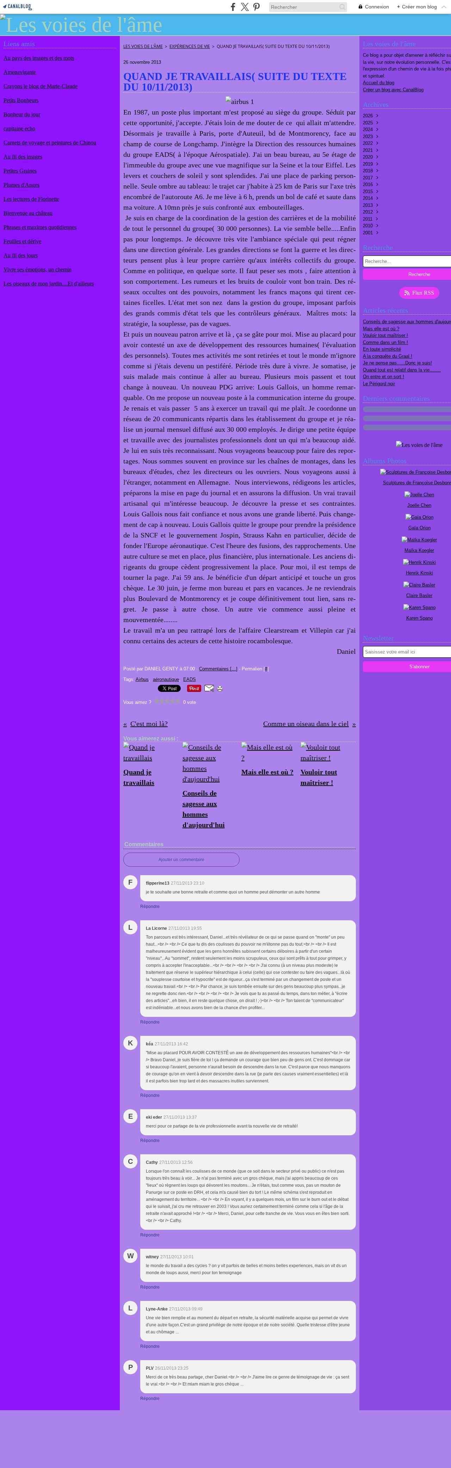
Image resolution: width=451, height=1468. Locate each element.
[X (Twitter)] (244, 7)
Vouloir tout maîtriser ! (385, 335)
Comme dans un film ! (385, 342)
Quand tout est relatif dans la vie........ (402, 370)
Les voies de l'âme (143, 46)
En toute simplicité (382, 349)
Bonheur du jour (22, 114)
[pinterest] (256, 7)
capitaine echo (19, 128)
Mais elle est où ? (381, 328)
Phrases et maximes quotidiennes (40, 227)
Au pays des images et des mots (39, 58)
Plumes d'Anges (21, 185)
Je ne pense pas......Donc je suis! (397, 363)
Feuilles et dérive (22, 241)
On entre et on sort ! (383, 376)
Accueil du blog (378, 82)
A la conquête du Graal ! (387, 356)
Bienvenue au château (28, 213)
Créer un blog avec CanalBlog (393, 89)
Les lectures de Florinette (31, 199)
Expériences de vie (189, 46)
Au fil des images (23, 157)
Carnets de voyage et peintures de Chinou (50, 143)
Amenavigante (20, 72)
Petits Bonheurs (21, 100)
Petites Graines (20, 171)
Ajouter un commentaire (181, 859)
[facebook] (233, 7)
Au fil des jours (21, 255)
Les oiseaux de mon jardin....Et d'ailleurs (49, 284)
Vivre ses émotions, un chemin (38, 269)
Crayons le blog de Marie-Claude (41, 86)
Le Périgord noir (379, 383)
